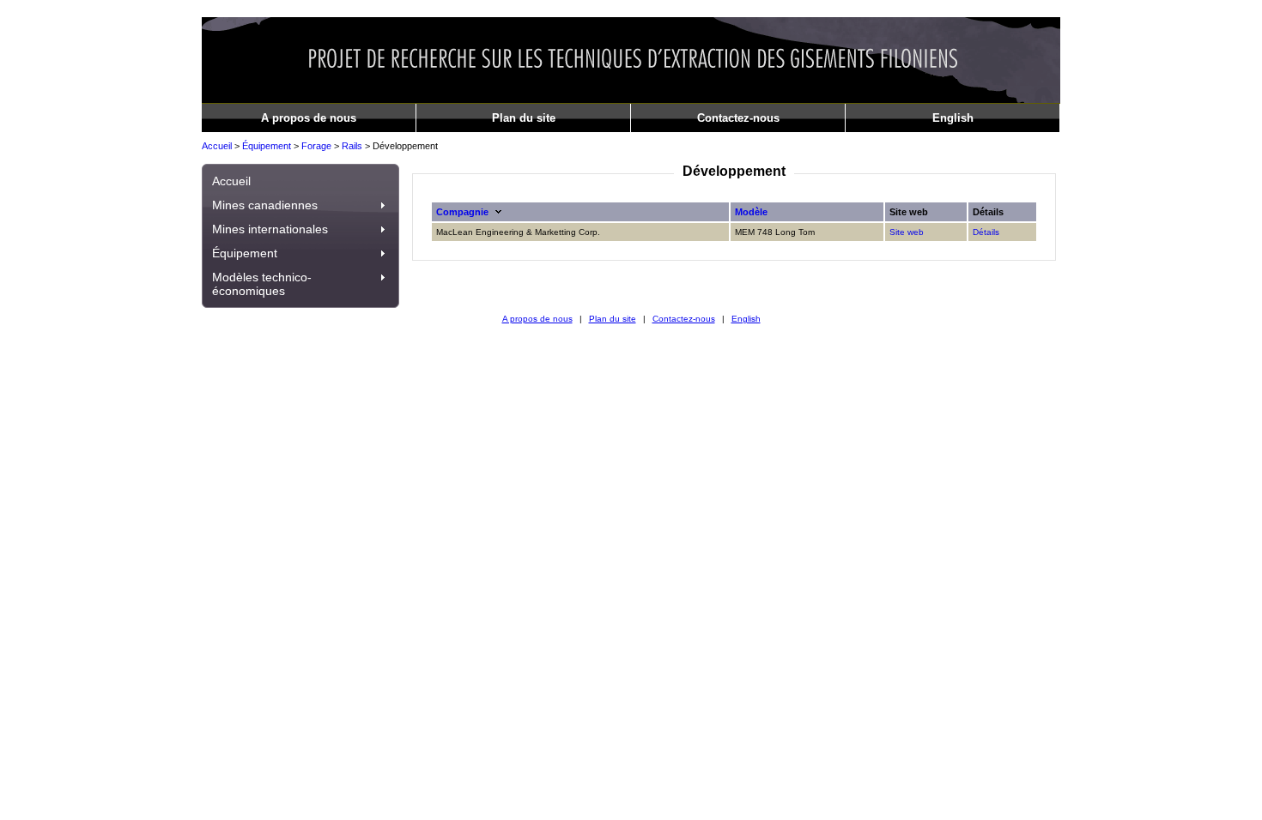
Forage (316, 146)
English (953, 118)
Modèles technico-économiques (262, 284)
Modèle (751, 212)
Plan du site (523, 118)
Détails (986, 232)
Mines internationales (270, 229)
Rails (352, 146)
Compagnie (462, 212)
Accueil (217, 146)
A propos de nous (308, 118)
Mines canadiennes (265, 205)
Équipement (266, 146)
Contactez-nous (738, 118)
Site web (906, 232)
